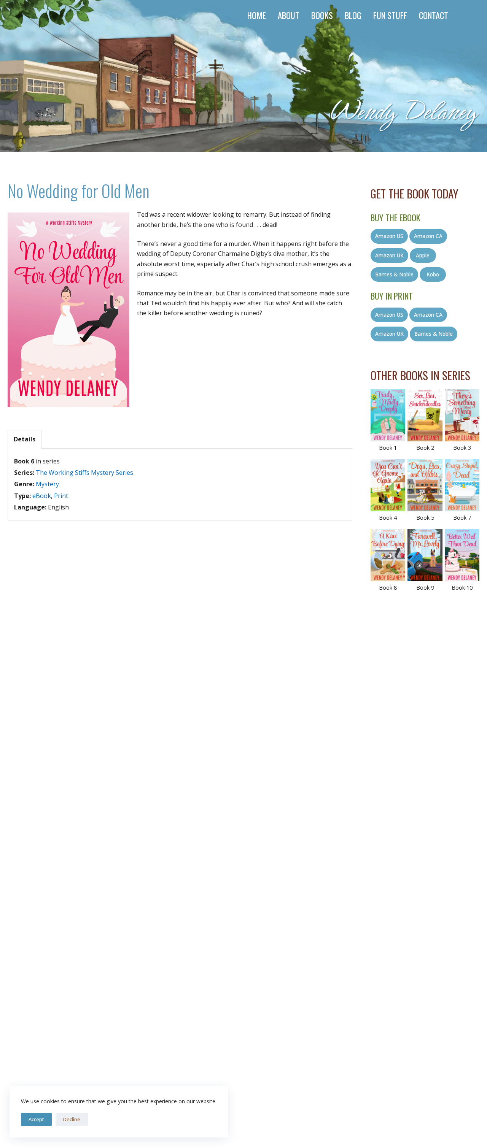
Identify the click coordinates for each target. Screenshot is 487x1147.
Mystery (47, 484)
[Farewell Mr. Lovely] (424, 555)
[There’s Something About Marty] (462, 415)
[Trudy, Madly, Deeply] (388, 415)
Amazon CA (428, 236)
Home (256, 15)
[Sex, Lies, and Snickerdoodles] (424, 415)
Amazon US (389, 236)
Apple (423, 255)
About (288, 15)
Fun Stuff (390, 15)
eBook (41, 496)
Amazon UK (389, 255)
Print (61, 496)
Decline (71, 1119)
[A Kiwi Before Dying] (388, 555)
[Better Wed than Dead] (462, 555)
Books (322, 15)
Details (24, 439)
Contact (433, 15)
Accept (36, 1119)
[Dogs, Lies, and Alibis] (424, 485)
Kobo (433, 274)
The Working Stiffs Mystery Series (84, 472)
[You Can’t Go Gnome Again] (388, 485)
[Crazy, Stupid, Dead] (462, 485)
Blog (353, 15)
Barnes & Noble (394, 274)
